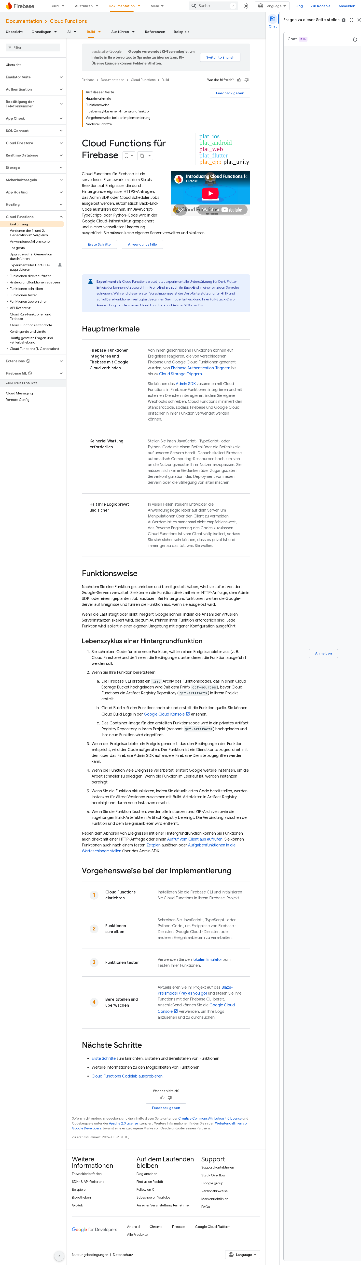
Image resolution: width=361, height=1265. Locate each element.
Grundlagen (41, 32)
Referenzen (155, 32)
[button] (29, 77)
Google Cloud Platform (213, 1226)
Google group (212, 1183)
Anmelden (346, 6)
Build (55, 6)
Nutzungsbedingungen (90, 1255)
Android (133, 1226)
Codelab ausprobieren (127, 1076)
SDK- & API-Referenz (88, 1181)
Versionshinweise (214, 1191)
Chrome (156, 1226)
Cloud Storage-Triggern (180, 374)
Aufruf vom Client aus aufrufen (194, 839)
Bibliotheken (81, 1197)
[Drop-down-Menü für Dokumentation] (140, 6)
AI (69, 32)
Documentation (24, 21)
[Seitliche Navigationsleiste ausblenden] (59, 1256)
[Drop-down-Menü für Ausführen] (98, 6)
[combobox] (213, 5)
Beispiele (182, 32)
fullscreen (351, 20)
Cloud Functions (68, 21)
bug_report (344, 20)
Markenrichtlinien (214, 1199)
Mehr (155, 6)
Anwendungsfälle (142, 244)
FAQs (205, 1206)
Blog (299, 6)
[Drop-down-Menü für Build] (64, 6)
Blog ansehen (147, 1173)
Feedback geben (230, 93)
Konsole (164, 714)
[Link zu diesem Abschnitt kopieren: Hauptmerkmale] (145, 329)
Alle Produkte (137, 1234)
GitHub (77, 1205)
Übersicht (14, 32)
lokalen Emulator (207, 959)
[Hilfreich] (239, 80)
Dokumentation (122, 6)
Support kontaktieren (217, 1167)
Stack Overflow (213, 1175)
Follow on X (145, 1189)
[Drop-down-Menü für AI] (77, 32)
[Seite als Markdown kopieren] (142, 156)
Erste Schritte (99, 244)
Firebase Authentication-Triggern (200, 368)
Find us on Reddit (150, 1181)
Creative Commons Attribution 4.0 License (210, 1118)
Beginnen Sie (160, 299)
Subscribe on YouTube (153, 1197)
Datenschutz (123, 1255)
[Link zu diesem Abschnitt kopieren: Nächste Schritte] (147, 1046)
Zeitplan (153, 845)
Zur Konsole (321, 6)
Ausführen (84, 6)
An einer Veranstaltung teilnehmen (164, 1205)
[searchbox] (33, 47)
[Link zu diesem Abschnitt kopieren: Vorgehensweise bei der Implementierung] (236, 871)
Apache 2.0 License (123, 1123)
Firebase (88, 80)
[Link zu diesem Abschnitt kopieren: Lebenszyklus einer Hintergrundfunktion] (207, 641)
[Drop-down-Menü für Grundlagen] (57, 32)
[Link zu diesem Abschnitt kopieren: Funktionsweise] (142, 574)
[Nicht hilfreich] (246, 80)
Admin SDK (186, 383)
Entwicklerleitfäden (87, 1173)
